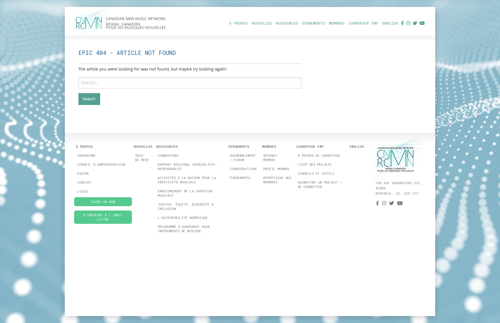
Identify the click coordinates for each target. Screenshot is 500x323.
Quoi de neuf (142, 157)
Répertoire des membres (277, 180)
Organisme (86, 155)
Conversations (243, 169)
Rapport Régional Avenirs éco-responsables (187, 166)
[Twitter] (415, 23)
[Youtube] (422, 23)
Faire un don (103, 202)
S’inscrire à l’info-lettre (103, 217)
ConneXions (168, 155)
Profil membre (276, 169)
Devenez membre (270, 157)
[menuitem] (238, 23)
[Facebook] (402, 23)
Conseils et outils (316, 173)
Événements (240, 178)
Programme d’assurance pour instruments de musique (184, 228)
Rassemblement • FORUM (243, 157)
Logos (82, 191)
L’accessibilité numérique (183, 217)
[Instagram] (408, 23)
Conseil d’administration (101, 164)
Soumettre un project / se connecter (320, 184)
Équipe (83, 173)
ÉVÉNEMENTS (313, 23)
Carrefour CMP (363, 23)
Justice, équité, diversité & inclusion (186, 206)
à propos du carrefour (319, 155)
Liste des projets (314, 164)
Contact (84, 182)
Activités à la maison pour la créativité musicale (187, 180)
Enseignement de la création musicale (185, 193)
